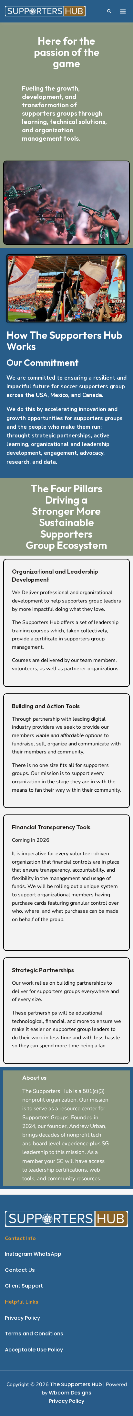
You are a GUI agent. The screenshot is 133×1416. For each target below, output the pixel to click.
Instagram (18, 1254)
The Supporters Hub (76, 1384)
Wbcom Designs (70, 1392)
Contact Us (20, 1270)
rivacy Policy (24, 1318)
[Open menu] (122, 11)
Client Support (24, 1285)
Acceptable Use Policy (34, 1349)
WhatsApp (47, 1254)
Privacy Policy (66, 1401)
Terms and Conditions (34, 1333)
